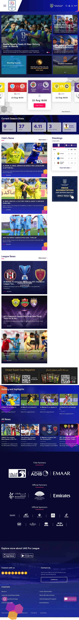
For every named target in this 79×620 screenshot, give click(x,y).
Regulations (25, 612)
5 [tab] (74, 381)
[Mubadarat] (17, 495)
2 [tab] (69, 381)
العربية (75, 5)
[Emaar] (61, 473)
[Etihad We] (12, 515)
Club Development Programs (48, 599)
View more (42, 140)
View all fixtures (66, 111)
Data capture (34, 612)
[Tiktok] (66, 515)
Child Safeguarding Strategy (9, 599)
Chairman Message (7, 603)
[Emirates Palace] (39, 495)
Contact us (54, 579)
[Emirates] (61, 495)
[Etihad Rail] (26, 515)
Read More (8, 175)
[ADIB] (39, 473)
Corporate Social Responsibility (10, 595)
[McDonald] (53, 515)
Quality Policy (43, 612)
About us (4, 591)
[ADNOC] (17, 473)
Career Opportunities (46, 591)
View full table (65, 168)
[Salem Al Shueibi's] (39, 515)
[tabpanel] (26, 35)
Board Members (44, 603)
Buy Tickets (39, 105)
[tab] (59, 145)
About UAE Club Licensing (47, 595)
